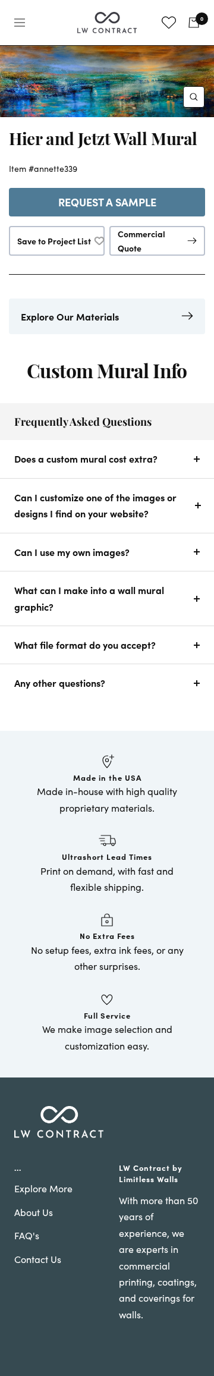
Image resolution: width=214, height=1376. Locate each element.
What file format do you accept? (85, 644)
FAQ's (26, 1235)
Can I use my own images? (72, 551)
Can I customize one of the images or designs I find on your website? (95, 505)
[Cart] (194, 22)
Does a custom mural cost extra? (86, 458)
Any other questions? (59, 682)
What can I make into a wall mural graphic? (89, 597)
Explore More (43, 1188)
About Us (33, 1212)
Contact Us (37, 1259)
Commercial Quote (141, 241)
